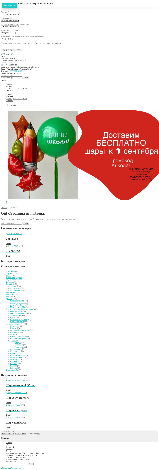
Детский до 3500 (17, 305)
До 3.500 (9, 299)
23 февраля (10, 273)
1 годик (13, 286)
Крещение (14, 353)
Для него (9, 294)
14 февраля (14, 326)
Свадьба (13, 366)
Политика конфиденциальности (13, 434)
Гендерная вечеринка (14, 280)
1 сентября (10, 271)
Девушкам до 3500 (17, 303)
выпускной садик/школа (20, 330)
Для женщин (15, 349)
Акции (8, 276)
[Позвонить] (15, 468)
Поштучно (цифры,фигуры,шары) (19, 309)
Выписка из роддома (14, 278)
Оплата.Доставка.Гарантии (16, 88)
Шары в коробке (12, 370)
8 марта (13, 328)
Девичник (10, 282)
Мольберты (14, 359)
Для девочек (15, 288)
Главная (9, 84)
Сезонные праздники (14, 324)
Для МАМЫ (10, 292)
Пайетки (13, 364)
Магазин (9, 86)
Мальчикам (19, 347)
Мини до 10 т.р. (16, 357)
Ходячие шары (16, 315)
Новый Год (14, 332)
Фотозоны (10, 334)
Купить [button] (8, 244)
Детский (9, 284)
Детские (13, 341)
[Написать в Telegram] (5, 468)
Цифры (13, 318)
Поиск (26, 78)
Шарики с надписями (18, 320)
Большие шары (16, 311)
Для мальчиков (16, 290)
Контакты (9, 90)
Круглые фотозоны (17, 355)
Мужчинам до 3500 (18, 307)
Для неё (9, 297)
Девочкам (19, 345)
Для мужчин (15, 351)
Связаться (9, 449)
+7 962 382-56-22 (10, 65)
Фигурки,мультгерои (18, 313)
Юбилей (13, 368)
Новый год (14, 362)
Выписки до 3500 (17, 301)
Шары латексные (17, 322)
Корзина (10, 447)
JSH (38, 434)
